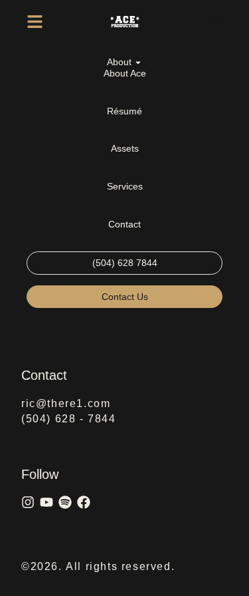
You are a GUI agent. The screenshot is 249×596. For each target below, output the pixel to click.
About (119, 62)
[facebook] (83, 502)
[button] (35, 21)
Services (125, 186)
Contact (124, 224)
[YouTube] (46, 502)
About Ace (125, 73)
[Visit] (217, 22)
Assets (125, 148)
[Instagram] (28, 502)
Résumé (124, 111)
